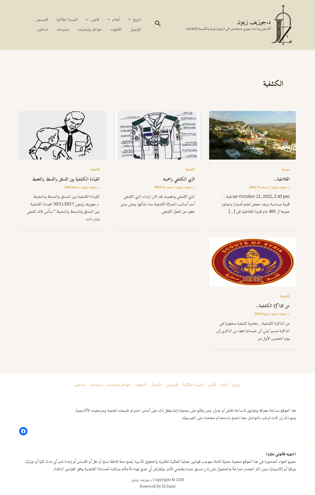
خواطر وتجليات (90, 29)
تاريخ (137, 19)
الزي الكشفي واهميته (179, 179)
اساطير (42, 29)
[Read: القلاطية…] (252, 135)
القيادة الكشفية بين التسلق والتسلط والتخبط (66, 179)
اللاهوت (116, 29)
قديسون (42, 19)
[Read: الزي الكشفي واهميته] (157, 135)
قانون (95, 19)
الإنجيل (135, 29)
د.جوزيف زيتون (254, 22)
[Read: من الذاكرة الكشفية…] (252, 262)
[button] (157, 25)
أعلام (116, 19)
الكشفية (190, 169)
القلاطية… (282, 179)
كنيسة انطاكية (67, 19)
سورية (286, 169)
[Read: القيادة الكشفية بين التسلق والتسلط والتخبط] (62, 135)
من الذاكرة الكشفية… (273, 306)
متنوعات (62, 29)
